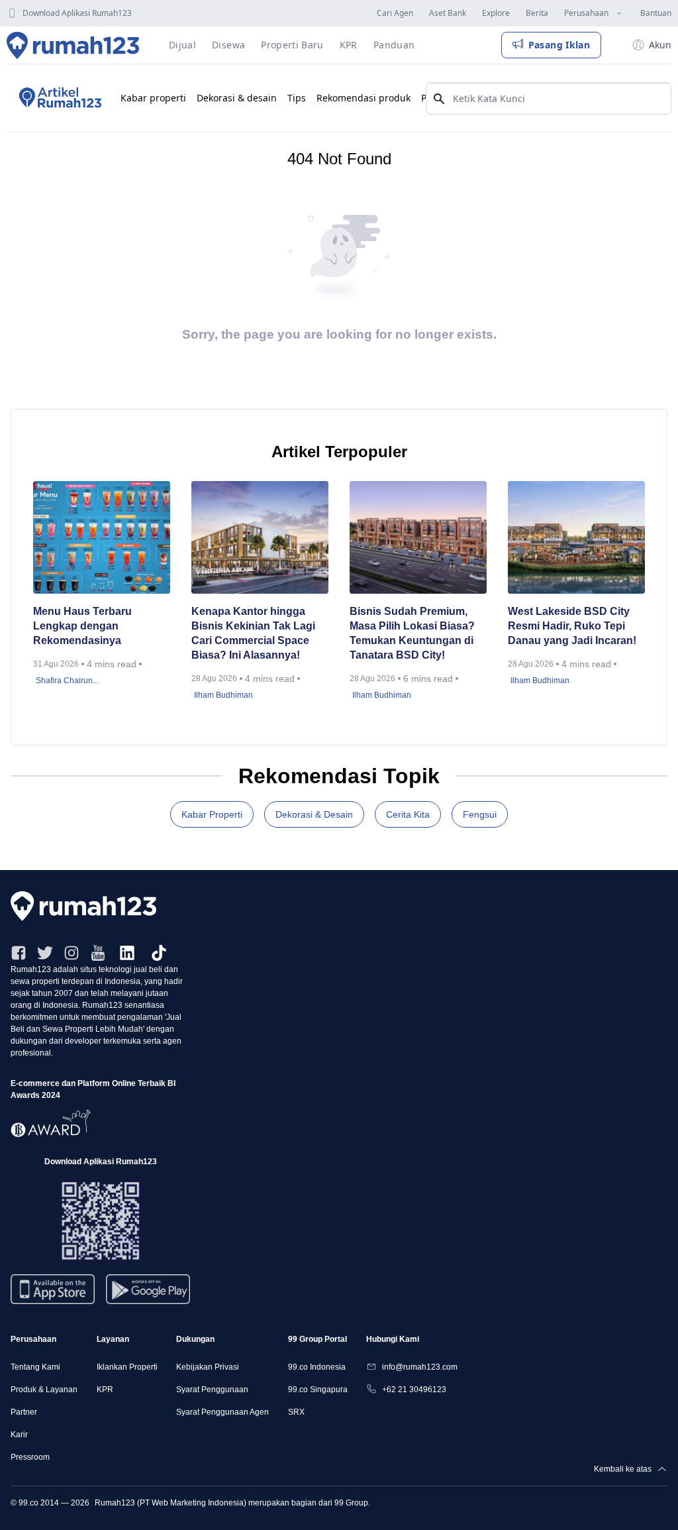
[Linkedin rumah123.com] (127, 952)
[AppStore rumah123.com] (53, 1289)
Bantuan (655, 13)
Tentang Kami (35, 1367)
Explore (496, 13)
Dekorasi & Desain (314, 814)
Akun (660, 44)
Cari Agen (395, 13)
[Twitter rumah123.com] (45, 953)
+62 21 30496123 (414, 1389)
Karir (19, 1434)
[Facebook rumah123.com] (18, 953)
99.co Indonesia (317, 1367)
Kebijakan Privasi (207, 1367)
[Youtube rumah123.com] (98, 953)
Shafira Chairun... (67, 680)
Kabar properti (153, 97)
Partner (24, 1412)
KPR (105, 1389)
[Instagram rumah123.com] (71, 953)
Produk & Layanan (44, 1389)
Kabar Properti (211, 814)
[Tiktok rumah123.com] (159, 952)
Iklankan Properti (127, 1367)
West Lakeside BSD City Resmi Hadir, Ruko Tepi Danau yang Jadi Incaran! (573, 626)
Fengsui (480, 814)
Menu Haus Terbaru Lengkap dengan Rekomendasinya (82, 626)
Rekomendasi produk (363, 97)
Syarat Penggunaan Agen (222, 1412)
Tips (296, 97)
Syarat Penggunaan (212, 1389)
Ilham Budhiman (223, 695)
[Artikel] (58, 98)
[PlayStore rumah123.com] (148, 1294)
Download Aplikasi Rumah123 (77, 13)
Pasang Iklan (559, 44)
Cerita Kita (408, 814)
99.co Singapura (318, 1389)
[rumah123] (339, 906)
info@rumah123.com (420, 1367)
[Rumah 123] (73, 45)
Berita (537, 13)
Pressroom (30, 1457)
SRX (296, 1412)
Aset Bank (447, 13)
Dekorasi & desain (237, 97)
